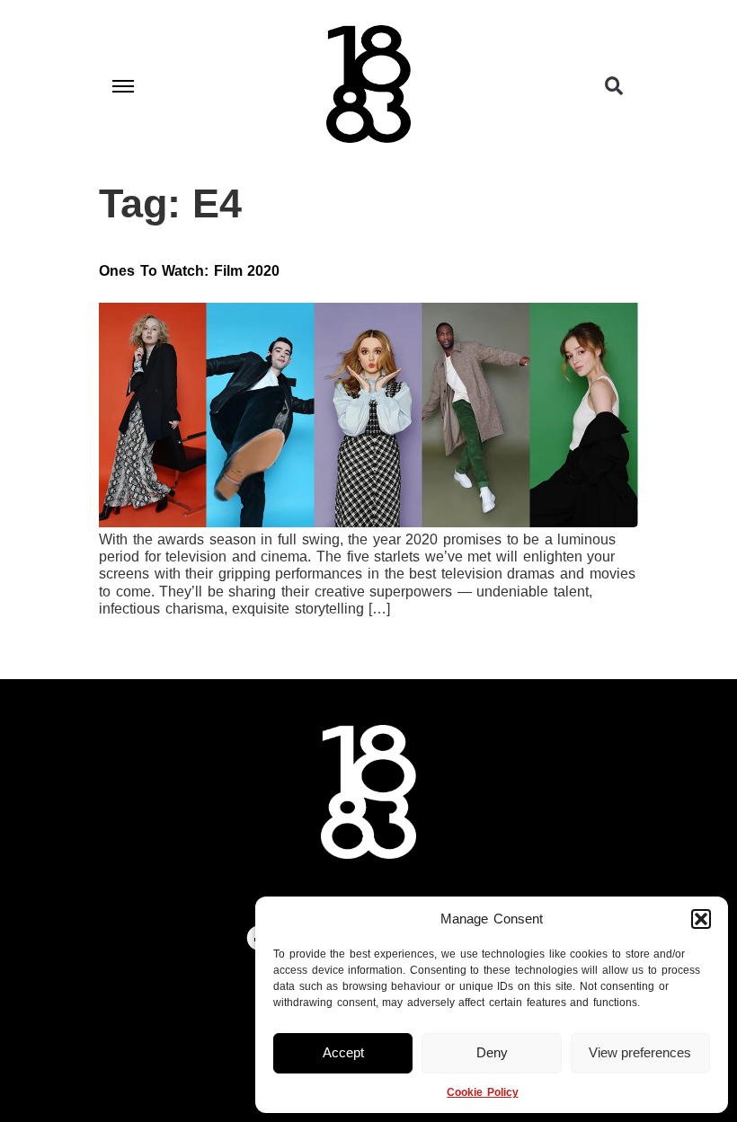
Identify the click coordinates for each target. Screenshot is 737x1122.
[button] (701, 919)
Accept (343, 1052)
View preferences (640, 1052)
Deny (492, 1052)
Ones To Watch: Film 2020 (189, 270)
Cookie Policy (482, 1092)
